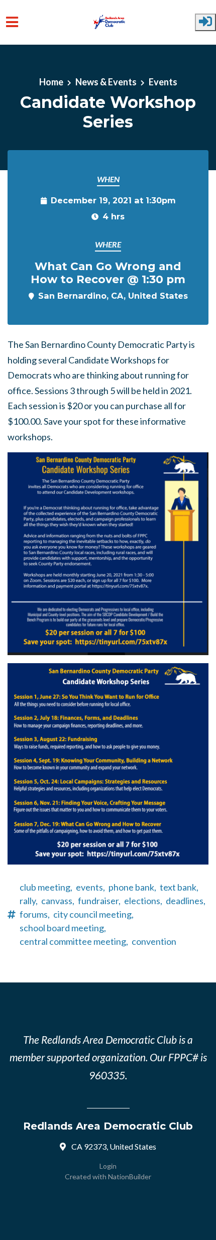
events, (90, 887)
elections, (143, 900)
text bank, (179, 887)
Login (108, 1166)
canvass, (57, 900)
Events (163, 81)
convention (154, 941)
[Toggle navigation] (12, 22)
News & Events (106, 81)
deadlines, (185, 900)
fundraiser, (99, 900)
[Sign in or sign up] (205, 22)
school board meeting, (63, 927)
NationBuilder (129, 1176)
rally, (29, 900)
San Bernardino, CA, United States (113, 296)
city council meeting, (93, 914)
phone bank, (132, 887)
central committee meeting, (74, 941)
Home (51, 81)
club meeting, (46, 887)
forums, (35, 914)
